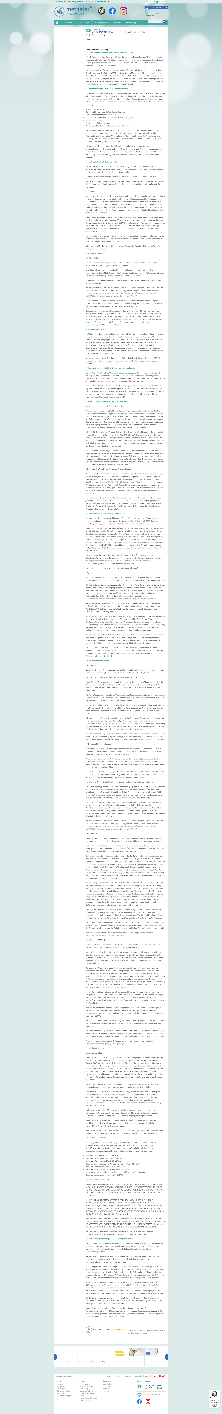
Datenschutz (111, 1376)
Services (71, 2)
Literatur (60, 1384)
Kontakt (79, 2)
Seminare (117, 22)
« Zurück (88, 39)
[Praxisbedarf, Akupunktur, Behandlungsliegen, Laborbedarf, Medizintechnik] (75, 11)
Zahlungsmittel (85, 1400)
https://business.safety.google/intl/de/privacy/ (105, 935)
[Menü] (218, 1391)
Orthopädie (69, 1362)
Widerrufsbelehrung (141, 1376)
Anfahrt (106, 1391)
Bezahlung (84, 1389)
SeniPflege (102, 1362)
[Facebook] (112, 11)
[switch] (214, 1405)
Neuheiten (84, 22)
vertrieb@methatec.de (151, 1394)
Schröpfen (153, 1362)
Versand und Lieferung (88, 1391)
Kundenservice (85, 1384)
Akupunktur (136, 1362)
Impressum (128, 1376)
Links (82, 1395)
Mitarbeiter (107, 1386)
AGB (120, 1376)
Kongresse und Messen (88, 1398)
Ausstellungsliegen (133, 22)
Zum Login (162, 2)
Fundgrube (119, 1362)
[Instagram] (123, 11)
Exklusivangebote (100, 22)
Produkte (68, 22)
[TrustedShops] (101, 11)
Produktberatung (86, 1386)
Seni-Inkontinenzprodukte (86, 1362)
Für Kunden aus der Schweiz (96, 2)
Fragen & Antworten (87, 1393)
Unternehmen (61, 2)
